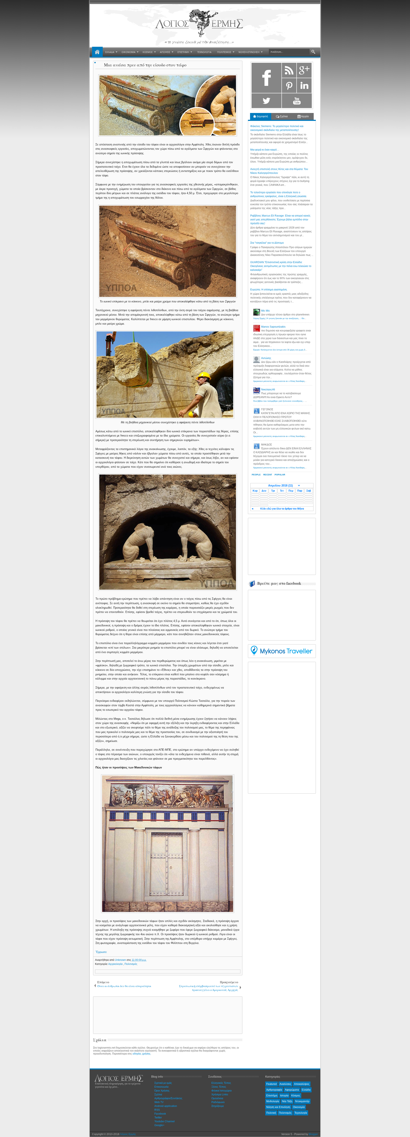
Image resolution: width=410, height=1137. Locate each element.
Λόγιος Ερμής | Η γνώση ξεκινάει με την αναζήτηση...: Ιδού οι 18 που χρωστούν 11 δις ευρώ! (294, 318)
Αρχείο (305, 116)
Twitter (158, 1117)
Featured (271, 1084)
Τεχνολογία (300, 1112)
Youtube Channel (164, 1121)
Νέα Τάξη (287, 1101)
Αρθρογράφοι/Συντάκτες (168, 1098)
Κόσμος (295, 1095)
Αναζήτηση (313, 52)
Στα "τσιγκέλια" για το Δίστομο (267, 242)
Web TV (159, 1102)
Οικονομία (299, 1107)
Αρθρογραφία (274, 1089)
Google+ (159, 1125)
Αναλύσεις (285, 1084)
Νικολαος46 (268, 389)
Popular (280, 474)
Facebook (160, 1113)
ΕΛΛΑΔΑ (109, 52)
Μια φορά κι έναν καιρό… (264, 149)
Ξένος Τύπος (218, 1086)
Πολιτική (271, 1112)
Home (97, 52)
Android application (165, 1106)
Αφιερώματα (292, 1089)
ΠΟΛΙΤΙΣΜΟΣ (224, 52)
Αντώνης (266, 358)
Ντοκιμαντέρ (302, 1101)
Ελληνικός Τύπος (221, 1082)
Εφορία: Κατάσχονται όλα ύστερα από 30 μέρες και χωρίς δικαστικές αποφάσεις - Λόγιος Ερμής (295, 350)
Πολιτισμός (130, 964)
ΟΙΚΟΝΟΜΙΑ (128, 52)
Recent (267, 474)
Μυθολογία (272, 1101)
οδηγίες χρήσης (142, 1053)
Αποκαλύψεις (301, 1084)
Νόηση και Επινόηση (278, 1107)
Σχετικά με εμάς (163, 1082)
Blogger (313, 1134)
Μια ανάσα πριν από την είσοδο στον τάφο (145, 65)
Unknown (121, 959)
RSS (157, 1109)
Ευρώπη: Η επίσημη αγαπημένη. (268, 289)
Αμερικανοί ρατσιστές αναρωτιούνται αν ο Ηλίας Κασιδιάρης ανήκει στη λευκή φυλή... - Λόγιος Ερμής (297, 381)
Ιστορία (284, 1095)
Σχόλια (283, 116)
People (256, 474)
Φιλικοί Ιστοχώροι (221, 1090)
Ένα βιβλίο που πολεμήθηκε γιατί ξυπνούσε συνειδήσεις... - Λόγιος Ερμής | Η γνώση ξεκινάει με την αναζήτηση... (303, 401)
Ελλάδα (306, 1089)
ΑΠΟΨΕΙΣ (165, 52)
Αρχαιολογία (115, 964)
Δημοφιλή (262, 116)
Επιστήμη (271, 1095)
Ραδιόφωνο (218, 1102)
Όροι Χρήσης (162, 1090)
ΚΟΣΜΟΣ (148, 52)
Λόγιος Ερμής (128, 1134)
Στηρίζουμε (217, 1106)
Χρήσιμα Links (219, 1094)
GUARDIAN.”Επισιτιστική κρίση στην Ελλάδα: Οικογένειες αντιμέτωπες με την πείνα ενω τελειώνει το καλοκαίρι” (280, 266)
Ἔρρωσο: (101, 952)
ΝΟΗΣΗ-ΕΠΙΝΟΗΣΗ (249, 52)
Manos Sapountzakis (273, 326)
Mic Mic (265, 310)
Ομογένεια (217, 1098)
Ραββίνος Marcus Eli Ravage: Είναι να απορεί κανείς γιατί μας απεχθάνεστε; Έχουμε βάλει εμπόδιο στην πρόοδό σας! (280, 219)
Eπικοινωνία (161, 1086)
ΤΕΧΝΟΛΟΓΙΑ (204, 52)
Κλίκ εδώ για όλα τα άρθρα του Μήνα (282, 508)
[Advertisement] (167, 1015)
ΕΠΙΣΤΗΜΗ (183, 52)
